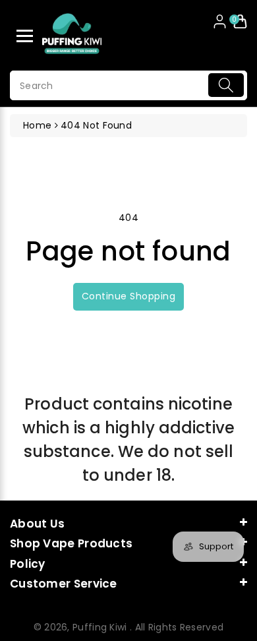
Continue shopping (129, 296)
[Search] (226, 85)
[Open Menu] (25, 36)
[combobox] (128, 85)
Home (37, 125)
